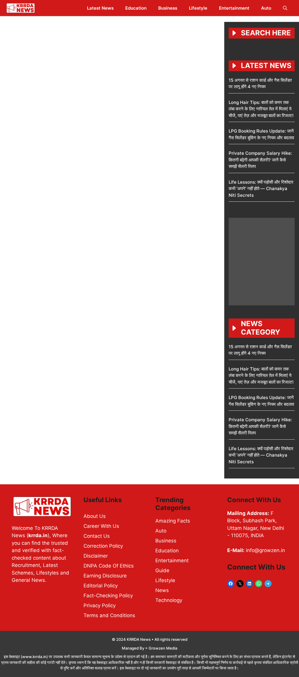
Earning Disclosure (105, 576)
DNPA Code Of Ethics (109, 566)
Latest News (100, 8)
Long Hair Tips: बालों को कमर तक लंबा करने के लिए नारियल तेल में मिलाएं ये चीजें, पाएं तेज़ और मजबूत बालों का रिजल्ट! (261, 109)
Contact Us (97, 536)
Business (167, 8)
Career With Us (101, 526)
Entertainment (234, 8)
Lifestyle (198, 8)
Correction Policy (103, 546)
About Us (95, 516)
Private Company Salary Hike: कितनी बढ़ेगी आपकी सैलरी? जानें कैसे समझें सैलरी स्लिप (260, 159)
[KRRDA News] (20, 8)
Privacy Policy (100, 605)
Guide (162, 570)
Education (136, 8)
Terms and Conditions (109, 615)
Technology (168, 600)
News (162, 590)
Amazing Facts (172, 521)
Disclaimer (96, 556)
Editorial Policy (101, 586)
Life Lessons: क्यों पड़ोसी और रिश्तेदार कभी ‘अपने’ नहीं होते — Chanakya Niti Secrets (261, 188)
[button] (285, 8)
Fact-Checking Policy (108, 595)
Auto (266, 8)
